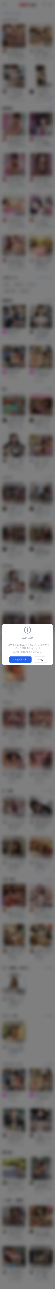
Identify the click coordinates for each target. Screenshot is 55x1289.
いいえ (40, 659)
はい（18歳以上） (20, 659)
